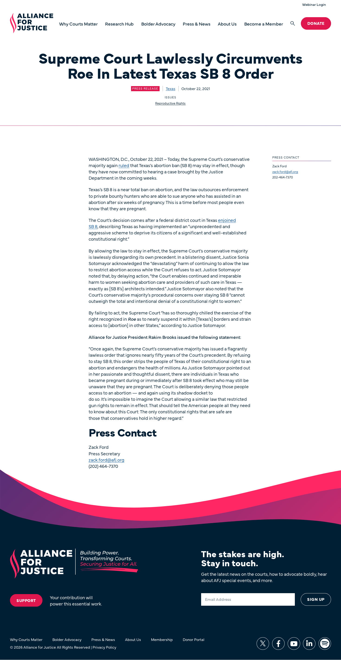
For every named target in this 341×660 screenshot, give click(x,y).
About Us (227, 23)
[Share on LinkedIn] (309, 643)
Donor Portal (193, 639)
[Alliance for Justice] (31, 23)
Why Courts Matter (78, 23)
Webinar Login (314, 4)
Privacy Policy (104, 647)
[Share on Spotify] (324, 643)
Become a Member (263, 23)
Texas (170, 88)
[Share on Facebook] (278, 643)
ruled (124, 165)
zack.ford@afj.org (285, 171)
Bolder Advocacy (158, 23)
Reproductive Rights (170, 103)
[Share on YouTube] (294, 643)
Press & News (196, 23)
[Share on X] (263, 643)
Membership (162, 639)
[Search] (292, 23)
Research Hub (119, 23)
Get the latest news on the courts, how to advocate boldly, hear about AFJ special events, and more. (264, 577)
